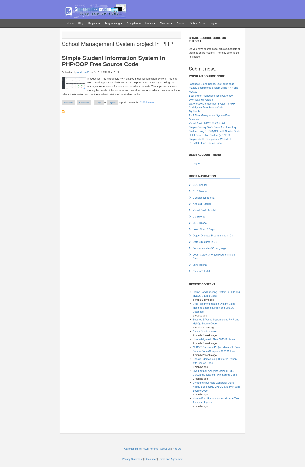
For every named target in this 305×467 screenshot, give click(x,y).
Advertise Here (132, 448)
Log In (213, 23)
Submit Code (197, 23)
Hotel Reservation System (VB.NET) (209, 135)
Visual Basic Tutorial (204, 210)
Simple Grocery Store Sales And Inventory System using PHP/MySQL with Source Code (214, 129)
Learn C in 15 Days (204, 229)
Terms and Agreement (170, 459)
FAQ (145, 448)
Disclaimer (150, 459)
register (112, 102)
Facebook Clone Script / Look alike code (211, 84)
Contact (181, 23)
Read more (69, 102)
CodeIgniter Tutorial (204, 197)
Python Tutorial (201, 271)
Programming (112, 23)
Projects (93, 23)
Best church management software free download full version (211, 97)
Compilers (133, 23)
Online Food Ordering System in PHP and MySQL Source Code (216, 294)
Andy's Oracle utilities (205, 331)
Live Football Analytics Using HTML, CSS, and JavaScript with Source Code (215, 373)
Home (70, 23)
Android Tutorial (202, 204)
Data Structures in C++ (205, 242)
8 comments (84, 102)
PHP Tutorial (200, 191)
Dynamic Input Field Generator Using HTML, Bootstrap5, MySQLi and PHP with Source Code (216, 386)
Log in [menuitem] (196, 163)
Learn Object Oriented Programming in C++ (214, 256)
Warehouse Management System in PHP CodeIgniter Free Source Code (212, 105)
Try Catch (194, 111)
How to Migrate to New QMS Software (214, 339)
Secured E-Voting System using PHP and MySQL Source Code (216, 321)
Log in (99, 102)
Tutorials (165, 23)
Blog (81, 23)
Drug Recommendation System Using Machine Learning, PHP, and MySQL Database (214, 307)
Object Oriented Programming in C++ (213, 235)
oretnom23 (83, 72)
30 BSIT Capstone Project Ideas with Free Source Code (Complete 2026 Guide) (216, 349)
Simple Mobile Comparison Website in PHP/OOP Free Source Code (210, 141)
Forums (154, 448)
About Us (165, 448)
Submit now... (203, 68)
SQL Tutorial (200, 185)
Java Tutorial (200, 265)
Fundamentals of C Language (209, 248)
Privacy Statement (132, 459)
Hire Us (176, 448)
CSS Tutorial (200, 223)
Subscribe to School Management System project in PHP (63, 111)
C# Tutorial (199, 216)
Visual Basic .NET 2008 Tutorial (207, 123)
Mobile (149, 23)
